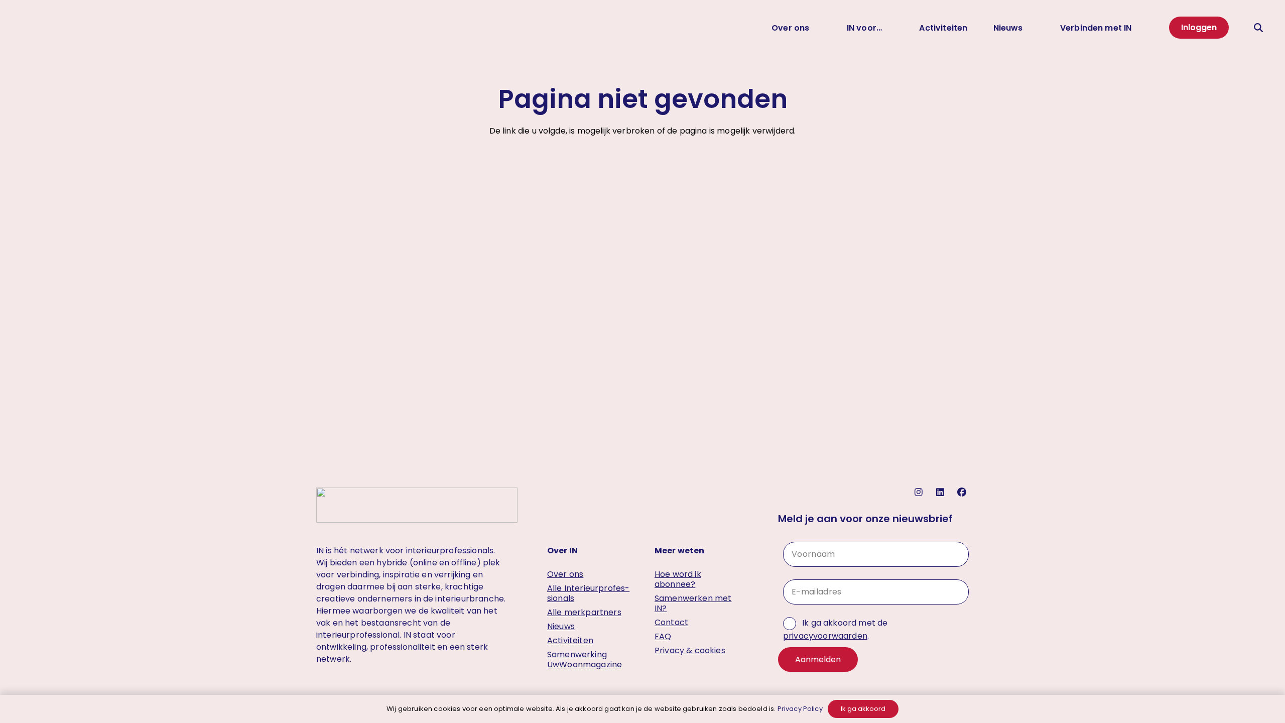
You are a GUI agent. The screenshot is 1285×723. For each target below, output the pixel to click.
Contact (671, 622)
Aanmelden (818, 659)
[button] (817, 27)
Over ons (565, 574)
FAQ (663, 636)
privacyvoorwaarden (825, 636)
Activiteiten (570, 640)
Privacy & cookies (690, 650)
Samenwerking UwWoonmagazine (584, 659)
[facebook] (963, 492)
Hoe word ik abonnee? (678, 579)
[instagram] (920, 492)
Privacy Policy (800, 708)
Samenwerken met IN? (693, 603)
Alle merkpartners (584, 612)
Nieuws (561, 626)
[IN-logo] (32, 27)
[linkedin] (941, 492)
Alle (588, 593)
